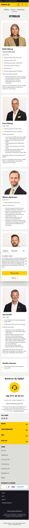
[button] (18, 4)
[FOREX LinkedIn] (6, 419)
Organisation (20, 9)
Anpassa (13, 277)
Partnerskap (5, 464)
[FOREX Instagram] (4, 419)
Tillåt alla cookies (14, 273)
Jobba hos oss (5, 468)
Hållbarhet (4, 455)
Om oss (13, 9)
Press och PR (5, 459)
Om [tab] (24, 251)
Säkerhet (3, 499)
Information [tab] (14, 251)
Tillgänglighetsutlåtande (7, 502)
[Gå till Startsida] (5, 5)
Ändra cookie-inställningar (14, 511)
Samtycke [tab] (5, 251)
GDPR (3, 496)
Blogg (3, 477)
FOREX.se (6, 9)
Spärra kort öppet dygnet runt (14, 403)
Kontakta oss (5, 473)
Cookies (3, 492)
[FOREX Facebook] (2, 419)
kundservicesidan (19, 411)
